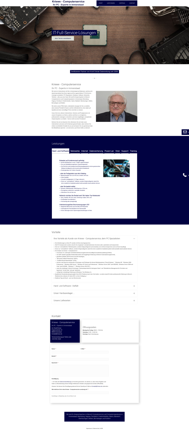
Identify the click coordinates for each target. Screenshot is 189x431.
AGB (101, 428)
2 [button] (94, 78)
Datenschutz (96, 428)
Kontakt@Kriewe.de (57, 334)
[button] (94, 239)
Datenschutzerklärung (65, 381)
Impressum (89, 428)
